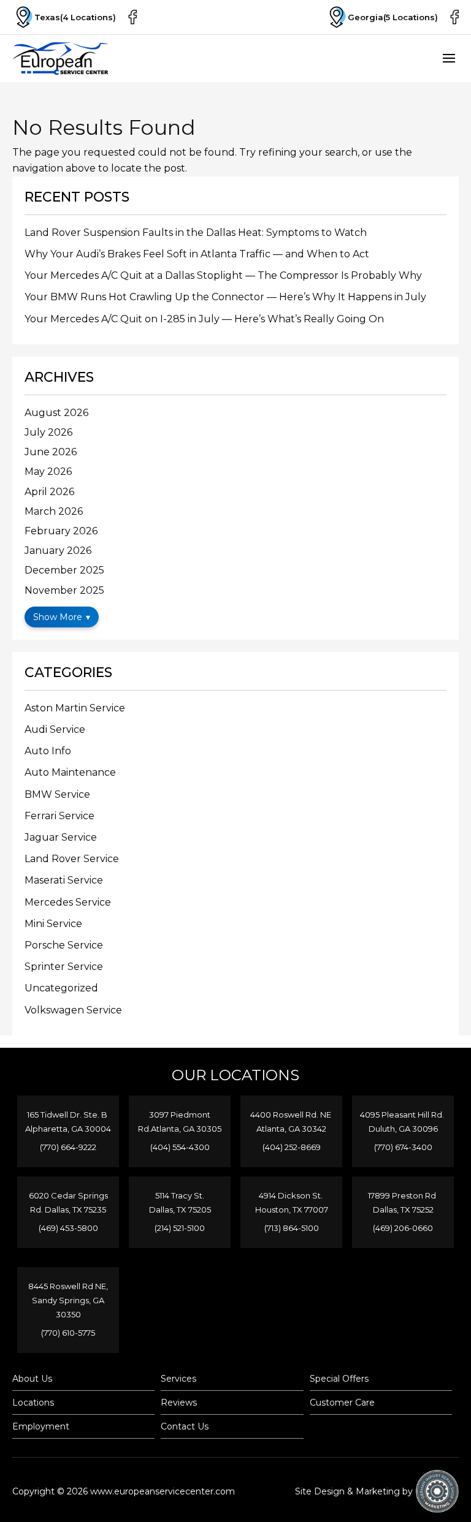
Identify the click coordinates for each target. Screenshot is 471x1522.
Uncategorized (61, 988)
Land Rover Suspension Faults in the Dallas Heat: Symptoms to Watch (196, 232)
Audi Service (55, 729)
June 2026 (51, 452)
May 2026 (48, 471)
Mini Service (53, 923)
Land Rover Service (72, 859)
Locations (33, 1402)
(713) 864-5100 (291, 1228)
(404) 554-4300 (180, 1147)
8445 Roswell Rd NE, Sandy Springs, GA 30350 (68, 1300)
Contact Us (185, 1426)
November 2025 (64, 590)
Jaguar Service (61, 837)
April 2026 (49, 492)
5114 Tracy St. (179, 1195)
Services (178, 1378)
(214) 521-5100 (180, 1228)
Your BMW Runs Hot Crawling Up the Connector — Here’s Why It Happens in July (225, 297)
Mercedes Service (68, 902)
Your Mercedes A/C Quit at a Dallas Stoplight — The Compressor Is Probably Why (223, 275)
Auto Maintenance (70, 772)
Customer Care (342, 1402)
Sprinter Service (64, 966)
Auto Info (48, 751)
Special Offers (339, 1378)
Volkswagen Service (73, 1010)
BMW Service (57, 794)
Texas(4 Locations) (75, 17)
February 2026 (61, 531)
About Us (32, 1378)
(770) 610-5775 (68, 1333)
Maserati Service (64, 880)
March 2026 (54, 511)
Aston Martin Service (75, 708)
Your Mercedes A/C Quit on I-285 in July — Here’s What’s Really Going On (204, 319)
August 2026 (56, 412)
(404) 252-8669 (291, 1147)
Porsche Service (64, 945)
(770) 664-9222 (68, 1147)
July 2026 (48, 432)
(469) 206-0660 (403, 1228)
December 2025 (64, 570)
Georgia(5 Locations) (393, 17)
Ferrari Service (59, 816)
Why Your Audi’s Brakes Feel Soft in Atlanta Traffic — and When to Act (197, 254)
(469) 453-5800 (68, 1228)
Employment (40, 1426)
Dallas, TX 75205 (180, 1209)
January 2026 (58, 550)
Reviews (179, 1402)
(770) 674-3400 (403, 1147)
